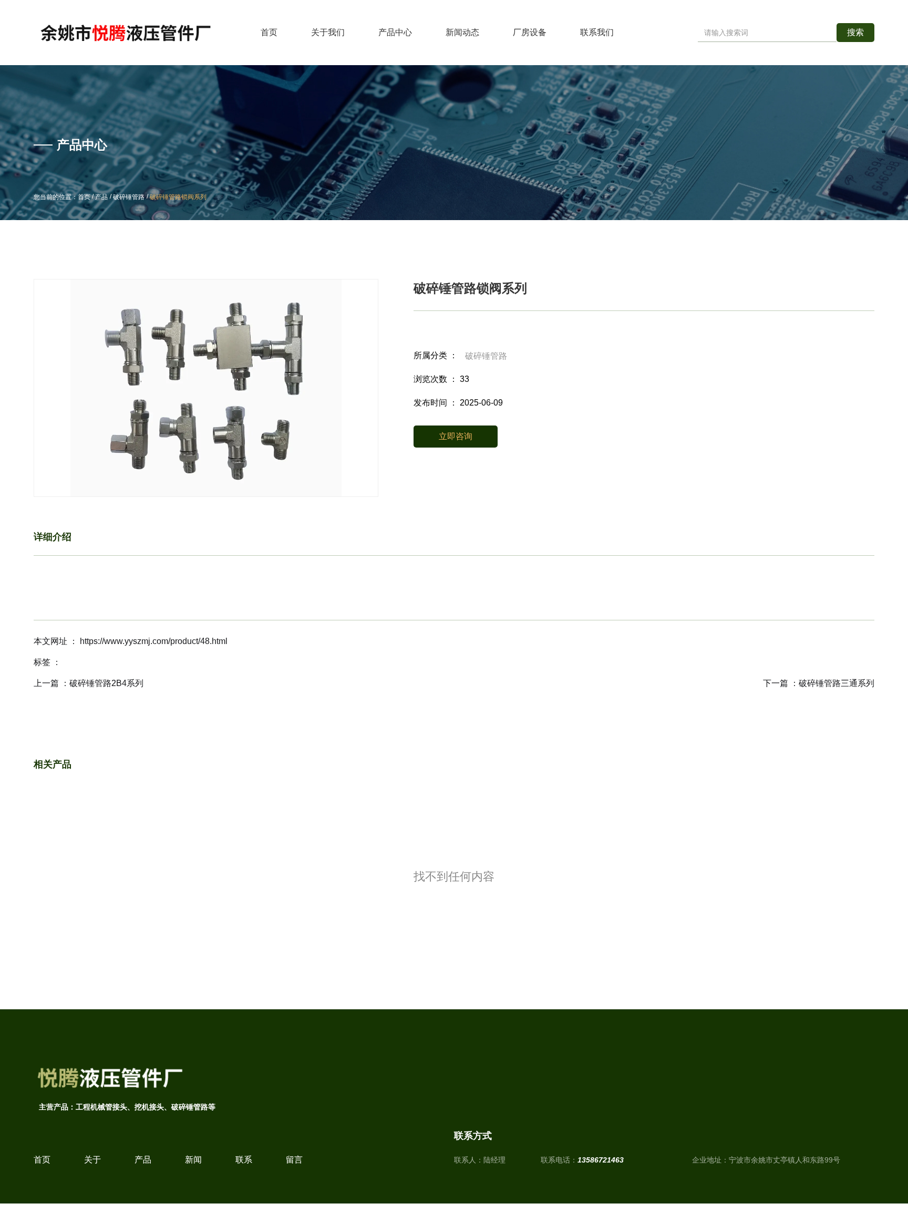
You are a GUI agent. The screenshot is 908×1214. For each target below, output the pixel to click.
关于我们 (328, 32)
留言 (294, 1159)
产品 (101, 197)
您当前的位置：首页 (63, 197)
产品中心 (395, 32)
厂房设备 (529, 32)
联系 (243, 1159)
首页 (269, 32)
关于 (92, 1159)
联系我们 (597, 32)
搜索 (855, 32)
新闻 (193, 1159)
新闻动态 (462, 32)
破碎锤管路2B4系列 (106, 683)
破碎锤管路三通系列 (836, 683)
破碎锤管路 (129, 197)
